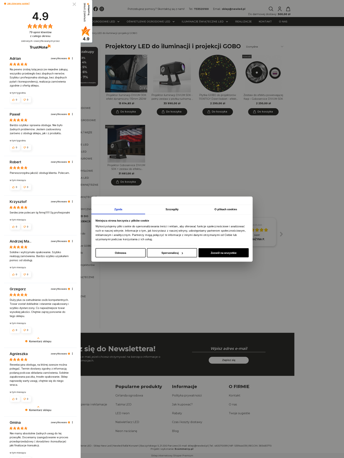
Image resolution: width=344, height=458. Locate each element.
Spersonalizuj (170, 252)
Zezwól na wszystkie (223, 252)
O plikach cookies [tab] (225, 209)
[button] (5, 4)
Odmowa (120, 252)
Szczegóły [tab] (172, 209)
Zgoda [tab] (118, 209)
